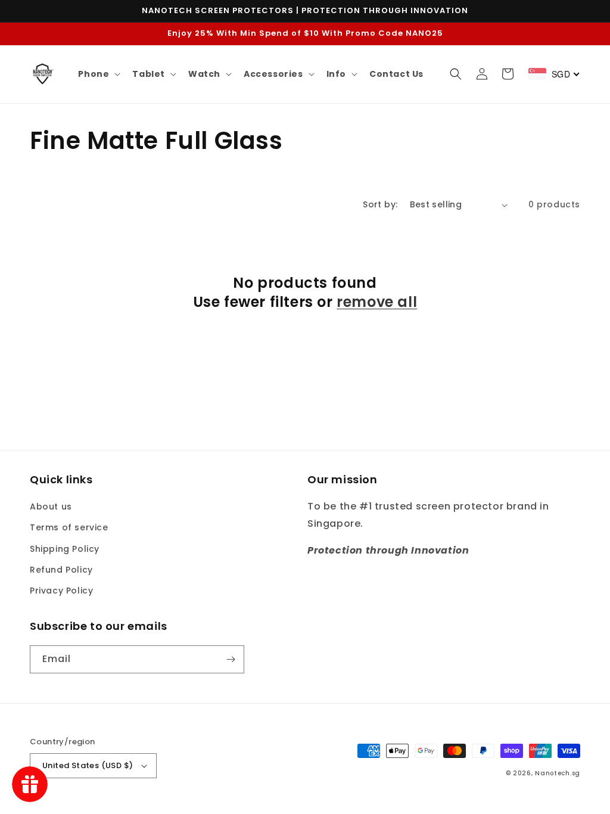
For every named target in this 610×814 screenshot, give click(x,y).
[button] (98, 73)
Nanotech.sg (557, 773)
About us (51, 506)
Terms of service (69, 527)
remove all (377, 302)
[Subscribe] (230, 659)
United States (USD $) (87, 765)
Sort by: (380, 204)
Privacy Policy (61, 590)
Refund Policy (61, 570)
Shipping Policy (64, 549)
